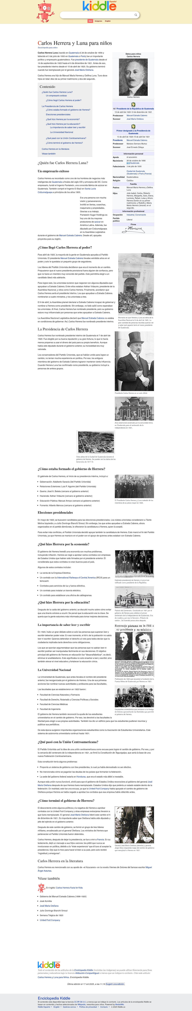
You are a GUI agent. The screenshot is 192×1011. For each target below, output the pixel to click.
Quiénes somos (69, 1007)
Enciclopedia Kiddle (83, 970)
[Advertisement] (96, 31)
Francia (148, 173)
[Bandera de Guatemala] (128, 162)
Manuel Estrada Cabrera (137, 115)
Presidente (118, 140)
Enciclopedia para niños (48, 47)
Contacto (104, 1007)
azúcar (97, 221)
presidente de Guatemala (86, 59)
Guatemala (134, 162)
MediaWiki (119, 1004)
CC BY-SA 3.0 (80, 1001)
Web (90, 21)
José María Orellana (135, 118)
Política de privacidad (88, 1007)
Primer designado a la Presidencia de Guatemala (133, 131)
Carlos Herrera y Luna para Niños (53, 977)
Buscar (136, 15)
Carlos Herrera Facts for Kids (69, 887)
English (107, 21)
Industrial (130, 214)
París (141, 173)
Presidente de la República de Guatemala (135, 108)
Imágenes (98, 21)
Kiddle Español (44, 1007)
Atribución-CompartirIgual (87, 973)
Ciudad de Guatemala (136, 171)
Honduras (81, 776)
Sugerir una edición (115, 983)
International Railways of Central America (76, 577)
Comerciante (140, 214)
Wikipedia (82, 1004)
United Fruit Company (99, 788)
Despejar (130, 15)
